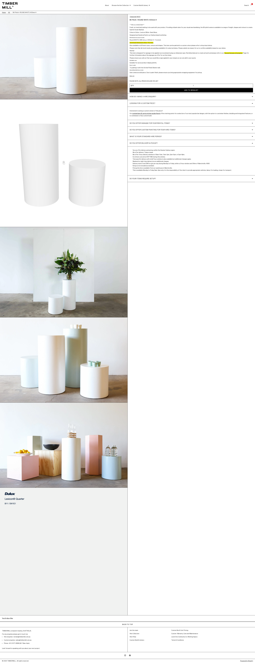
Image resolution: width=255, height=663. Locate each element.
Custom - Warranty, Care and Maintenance (184, 633)
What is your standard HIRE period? (146, 136)
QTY (132, 85)
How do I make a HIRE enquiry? (143, 97)
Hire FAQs (133, 637)
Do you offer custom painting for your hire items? (153, 130)
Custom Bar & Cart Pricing (179, 630)
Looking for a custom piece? (142, 103)
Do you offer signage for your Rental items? (150, 123)
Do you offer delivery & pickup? (144, 143)
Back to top (127, 624)
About (107, 5)
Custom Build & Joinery (140, 5)
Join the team (134, 630)
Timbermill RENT (135, 17)
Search (246, 5)
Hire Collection (134, 633)
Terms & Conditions (177, 640)
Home (4, 12)
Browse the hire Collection (120, 5)
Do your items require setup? (143, 179)
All (9, 12)
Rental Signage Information (233, 53)
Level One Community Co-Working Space (184, 637)
